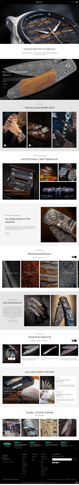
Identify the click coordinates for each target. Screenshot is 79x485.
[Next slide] (77, 24)
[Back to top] (76, 449)
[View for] (12, 123)
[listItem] (67, 479)
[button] (70, 2)
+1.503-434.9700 (10, 461)
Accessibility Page (41, 482)
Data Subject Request (61, 479)
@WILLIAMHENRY (39, 415)
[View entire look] (5, 145)
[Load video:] (58, 224)
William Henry (11, 479)
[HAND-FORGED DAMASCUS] (38, 72)
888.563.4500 (9, 459)
